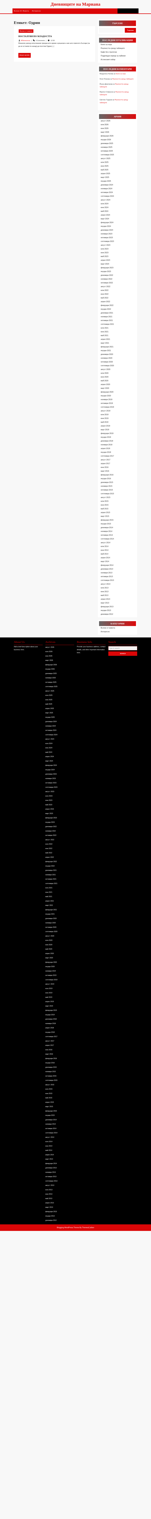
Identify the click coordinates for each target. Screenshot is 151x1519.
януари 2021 (106, 350)
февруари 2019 (107, 433)
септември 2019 (107, 407)
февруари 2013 (107, 607)
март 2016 (105, 471)
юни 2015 (104, 505)
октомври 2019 (107, 403)
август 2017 (105, 460)
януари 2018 (106, 452)
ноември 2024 (106, 189)
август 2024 (105, 200)
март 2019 (105, 430)
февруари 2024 (107, 222)
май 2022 (104, 298)
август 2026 (105, 121)
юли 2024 (104, 204)
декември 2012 (107, 614)
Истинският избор (108, 59)
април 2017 (105, 463)
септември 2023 (107, 241)
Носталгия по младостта (35, 36)
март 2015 (105, 516)
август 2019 (105, 411)
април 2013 (105, 599)
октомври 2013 (107, 576)
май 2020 (104, 381)
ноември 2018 (106, 445)
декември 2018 (107, 441)
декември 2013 (107, 569)
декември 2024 (107, 185)
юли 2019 (104, 414)
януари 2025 (106, 181)
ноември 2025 (106, 147)
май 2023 (104, 256)
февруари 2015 (107, 520)
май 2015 (104, 509)
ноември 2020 (106, 358)
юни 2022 (104, 294)
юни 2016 (104, 467)
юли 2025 (104, 162)
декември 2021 (107, 313)
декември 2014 (107, 527)
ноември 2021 (106, 317)
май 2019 (104, 422)
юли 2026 (104, 124)
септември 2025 (107, 155)
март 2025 (105, 177)
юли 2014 (104, 546)
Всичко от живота (21, 11)
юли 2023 (104, 249)
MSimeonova (25, 40)
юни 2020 (104, 377)
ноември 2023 (106, 234)
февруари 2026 (107, 136)
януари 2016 (106, 478)
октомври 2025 (107, 151)
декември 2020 (107, 354)
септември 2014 (107, 539)
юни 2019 (104, 418)
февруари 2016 (107, 475)
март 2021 (105, 343)
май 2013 (104, 595)
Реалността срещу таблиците (113, 48)
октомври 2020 (107, 362)
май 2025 (104, 170)
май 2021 (104, 335)
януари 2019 (106, 437)
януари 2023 (106, 271)
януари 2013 (106, 610)
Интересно (36, 11)
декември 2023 (107, 230)
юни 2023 (104, 253)
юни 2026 (104, 128)
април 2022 (105, 301)
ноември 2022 (106, 279)
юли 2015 (104, 501)
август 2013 (105, 584)
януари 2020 (106, 396)
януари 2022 (106, 309)
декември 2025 (107, 143)
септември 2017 (107, 456)
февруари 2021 (107, 347)
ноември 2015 (106, 486)
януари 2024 (106, 226)
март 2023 (105, 264)
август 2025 (105, 158)
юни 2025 (104, 166)
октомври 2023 (107, 237)
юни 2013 (104, 591)
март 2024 (105, 219)
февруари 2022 (107, 305)
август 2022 (105, 286)
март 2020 (105, 388)
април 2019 (105, 426)
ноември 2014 (106, 531)
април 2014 (105, 558)
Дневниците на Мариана (75, 4)
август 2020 (105, 369)
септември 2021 (107, 324)
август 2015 (105, 497)
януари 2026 (106, 140)
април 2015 (105, 512)
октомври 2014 (107, 535)
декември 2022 (107, 275)
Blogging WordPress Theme (68, 1227)
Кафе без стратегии (109, 52)
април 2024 (105, 215)
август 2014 (105, 543)
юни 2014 (104, 550)
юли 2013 (104, 588)
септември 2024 (107, 196)
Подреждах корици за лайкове (113, 56)
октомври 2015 (107, 490)
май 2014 (104, 554)
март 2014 (105, 561)
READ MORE (25, 56)
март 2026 (105, 132)
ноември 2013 (106, 573)
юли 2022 (104, 290)
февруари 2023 (107, 268)
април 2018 (105, 448)
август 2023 (105, 245)
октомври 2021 (107, 320)
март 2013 (105, 603)
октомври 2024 (107, 192)
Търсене (117, 23)
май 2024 (104, 211)
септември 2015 (107, 494)
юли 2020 (104, 373)
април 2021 (105, 339)
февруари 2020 (107, 392)
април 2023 (105, 260)
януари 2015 (106, 524)
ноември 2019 (106, 399)
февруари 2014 (107, 565)
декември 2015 (107, 482)
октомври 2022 (107, 283)
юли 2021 (104, 328)
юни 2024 (104, 207)
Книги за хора (106, 44)
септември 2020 (107, 366)
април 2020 (105, 384)
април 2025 (105, 173)
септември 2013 (107, 580)
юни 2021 (104, 332)
